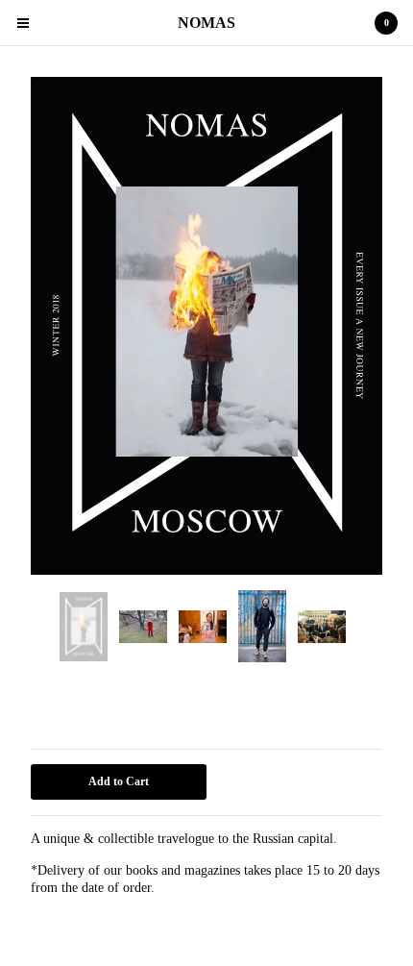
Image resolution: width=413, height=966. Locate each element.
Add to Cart (118, 781)
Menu (23, 23)
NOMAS (206, 22)
